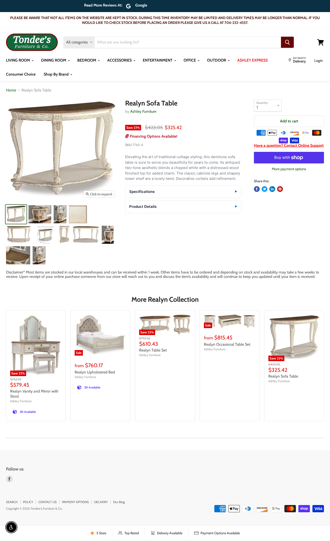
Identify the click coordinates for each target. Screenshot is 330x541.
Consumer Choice (21, 74)
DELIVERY (101, 502)
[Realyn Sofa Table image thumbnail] (16, 214)
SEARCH (12, 502)
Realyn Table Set (153, 350)
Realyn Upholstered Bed (95, 372)
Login (318, 60)
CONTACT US (47, 502)
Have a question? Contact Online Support (289, 145)
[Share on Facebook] (257, 189)
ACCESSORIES (120, 60)
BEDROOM (87, 60)
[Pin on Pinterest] (280, 189)
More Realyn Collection (165, 299)
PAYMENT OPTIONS (75, 502)
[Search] (287, 42)
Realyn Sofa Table (283, 376)
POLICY (28, 502)
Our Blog (119, 502)
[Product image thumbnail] (40, 214)
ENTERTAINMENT (158, 60)
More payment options (289, 169)
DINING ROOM (54, 60)
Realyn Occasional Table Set (227, 344)
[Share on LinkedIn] (272, 189)
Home (11, 90)
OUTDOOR (217, 60)
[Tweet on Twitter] (264, 189)
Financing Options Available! (153, 136)
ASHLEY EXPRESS (252, 60)
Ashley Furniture (143, 111)
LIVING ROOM (18, 60)
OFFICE (190, 60)
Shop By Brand (57, 74)
